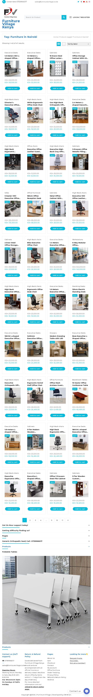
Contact (50, 665)
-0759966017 (21, 2)
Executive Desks (11, 53)
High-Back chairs (12, 99)
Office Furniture (33, 193)
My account (52, 668)
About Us (51, 658)
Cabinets (53, 53)
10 (57, 520)
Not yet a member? (78, 663)
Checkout (51, 663)
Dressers (53, 333)
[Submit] (64, 17)
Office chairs (32, 146)
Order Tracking (53, 672)
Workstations (77, 239)
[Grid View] (59, 44)
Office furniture (53, 670)
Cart (49, 661)
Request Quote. (76, 658)
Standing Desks (78, 286)
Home (55, 37)
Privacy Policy (53, 675)
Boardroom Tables (79, 380)
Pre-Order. (74, 661)
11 (62, 520)
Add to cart (12, 88)
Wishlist (50, 680)
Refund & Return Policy (56, 677)
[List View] (64, 44)
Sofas (7, 193)
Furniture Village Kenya (11, 24)
